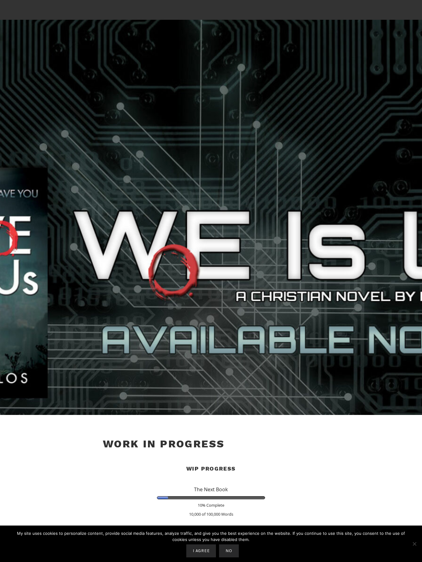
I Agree (201, 550)
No (229, 550)
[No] (414, 544)
